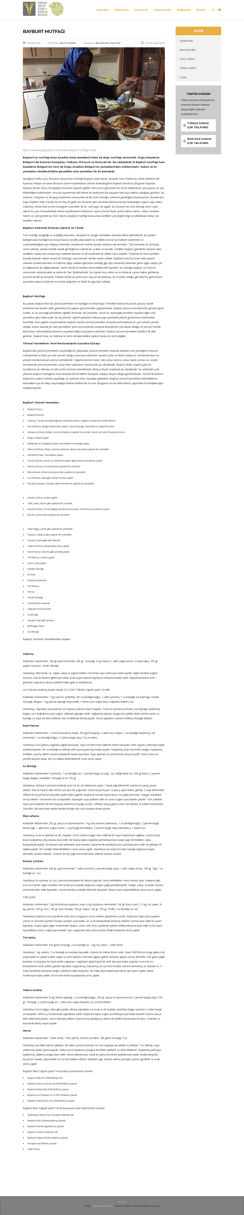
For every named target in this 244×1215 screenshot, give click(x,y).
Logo (183, 77)
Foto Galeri (187, 59)
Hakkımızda (121, 9)
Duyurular (186, 40)
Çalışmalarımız (162, 9)
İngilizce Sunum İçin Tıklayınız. (199, 141)
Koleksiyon (141, 9)
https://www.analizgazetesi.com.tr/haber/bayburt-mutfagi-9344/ (59, 150)
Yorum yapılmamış (155, 42)
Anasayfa (102, 9)
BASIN (198, 31)
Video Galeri (188, 68)
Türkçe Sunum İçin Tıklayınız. (198, 125)
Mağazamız (184, 9)
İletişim (200, 9)
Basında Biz (188, 49)
